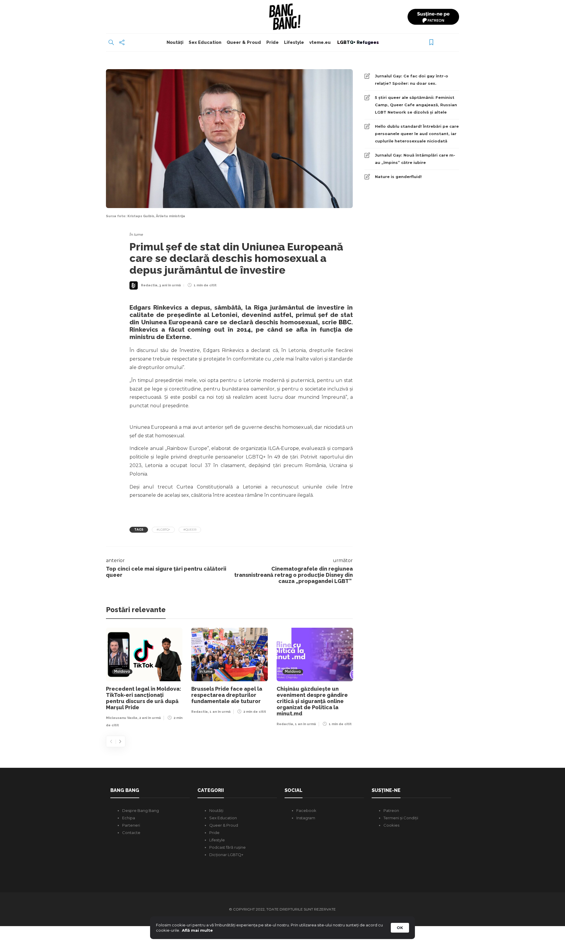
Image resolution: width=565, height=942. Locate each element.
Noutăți (175, 42)
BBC (345, 322)
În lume (136, 234)
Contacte (131, 832)
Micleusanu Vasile (121, 718)
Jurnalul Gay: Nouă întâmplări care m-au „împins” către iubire (415, 159)
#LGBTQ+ (163, 529)
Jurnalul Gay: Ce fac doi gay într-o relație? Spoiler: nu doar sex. (411, 80)
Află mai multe (197, 930)
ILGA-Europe (282, 448)
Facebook (306, 810)
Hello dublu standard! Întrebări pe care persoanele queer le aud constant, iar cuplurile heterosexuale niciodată (417, 133)
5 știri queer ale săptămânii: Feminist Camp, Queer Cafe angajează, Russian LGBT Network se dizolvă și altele (416, 104)
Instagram (305, 817)
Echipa (128, 817)
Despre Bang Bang (140, 810)
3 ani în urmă (170, 285)
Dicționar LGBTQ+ (226, 854)
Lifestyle (294, 42)
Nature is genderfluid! (398, 176)
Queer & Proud (244, 42)
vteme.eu (320, 42)
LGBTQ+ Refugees (357, 42)
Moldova (122, 672)
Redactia (149, 285)
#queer (189, 529)
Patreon (391, 810)
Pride (272, 42)
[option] (144, 679)
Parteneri (131, 825)
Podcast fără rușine (227, 847)
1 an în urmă (220, 712)
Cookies (391, 825)
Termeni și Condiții (400, 817)
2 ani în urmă (150, 718)
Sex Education (205, 42)
